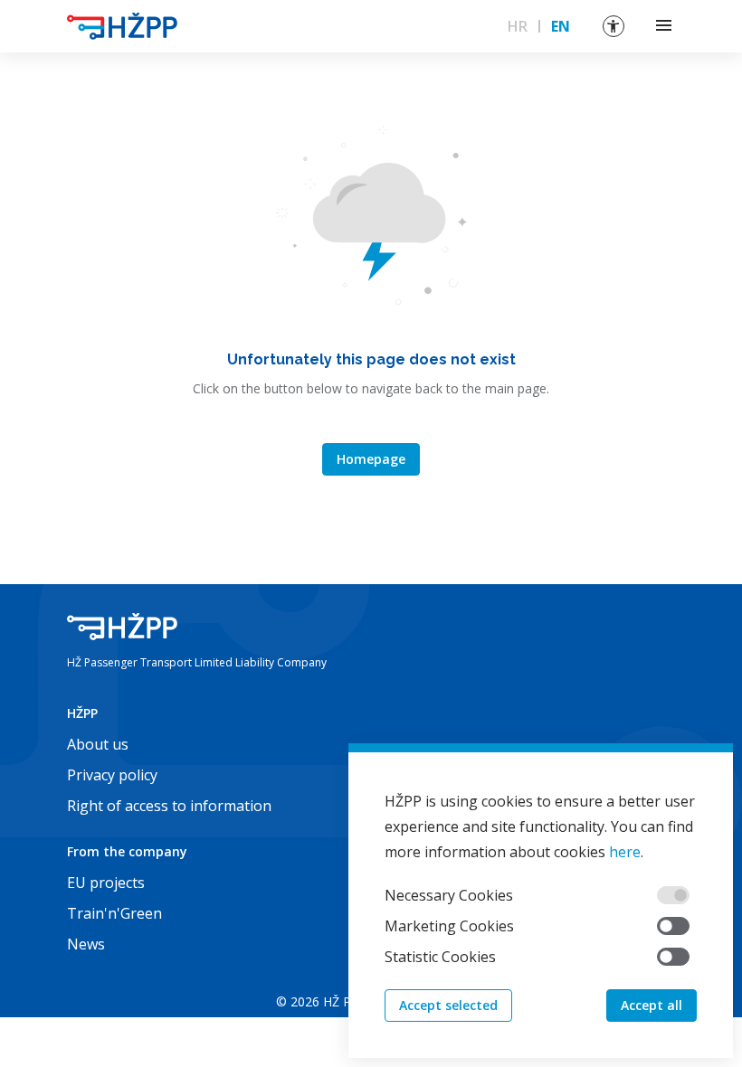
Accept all (651, 1005)
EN (560, 26)
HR (518, 26)
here (625, 852)
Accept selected (448, 1005)
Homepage (371, 458)
